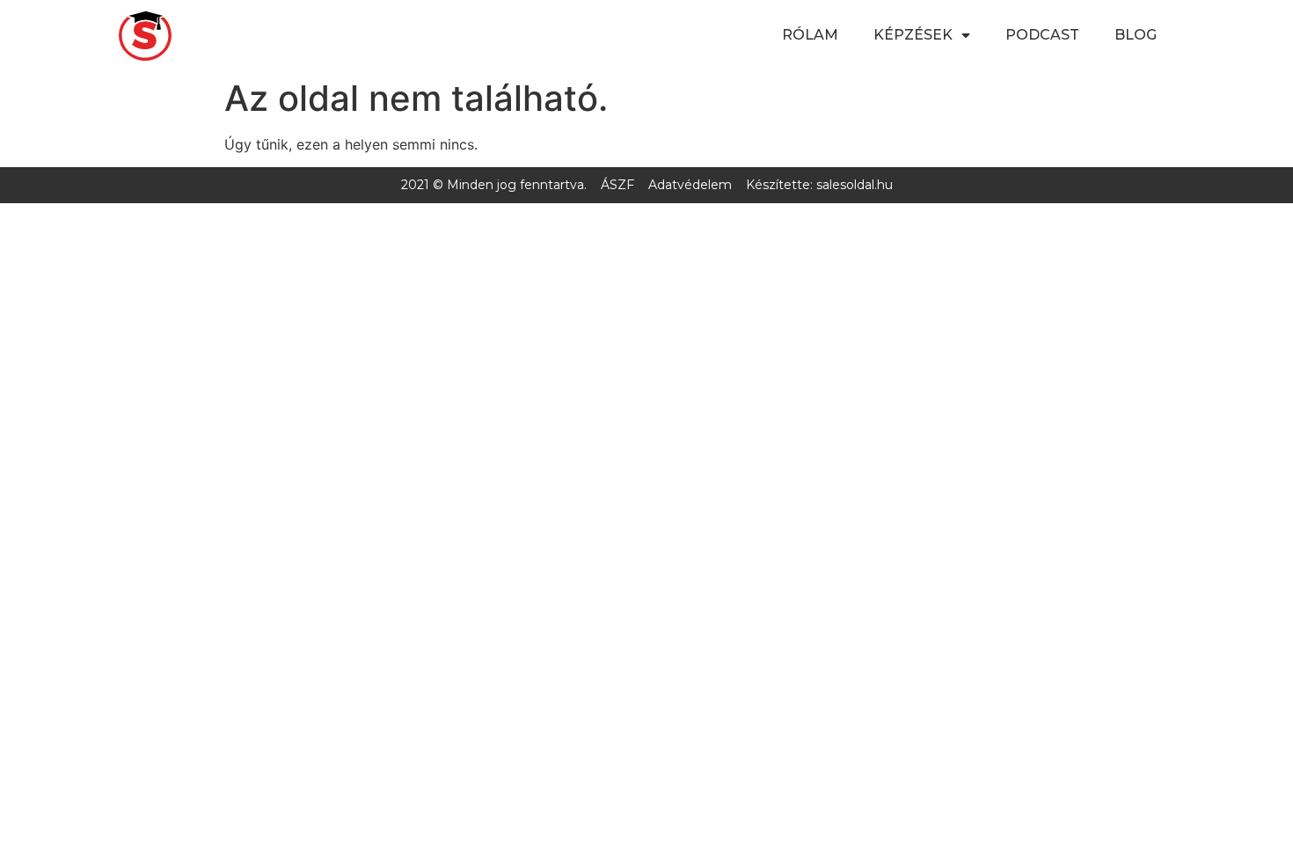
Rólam (810, 34)
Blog (1135, 34)
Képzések (913, 34)
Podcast (1042, 34)
